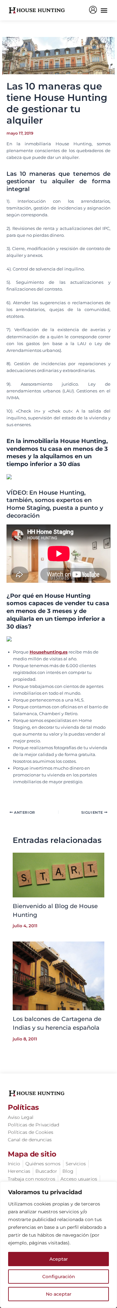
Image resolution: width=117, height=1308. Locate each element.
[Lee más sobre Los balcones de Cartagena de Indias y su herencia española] (58, 975)
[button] (103, 10)
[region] (58, 1245)
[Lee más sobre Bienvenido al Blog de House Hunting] (58, 874)
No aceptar (59, 1294)
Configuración (58, 1276)
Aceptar (58, 1259)
